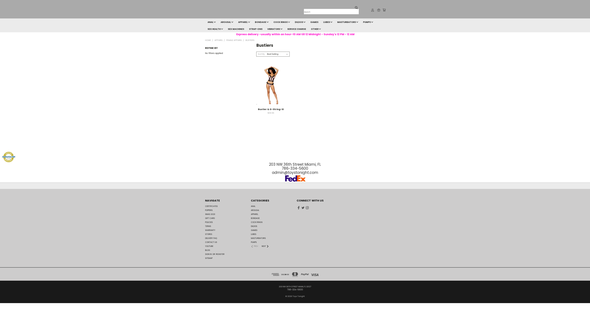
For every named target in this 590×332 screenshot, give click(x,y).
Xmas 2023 (210, 214)
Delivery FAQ (211, 238)
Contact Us (211, 242)
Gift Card (210, 218)
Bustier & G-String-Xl (271, 109)
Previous (582, 322)
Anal (211, 22)
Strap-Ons (255, 29)
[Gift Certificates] (378, 10)
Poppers (209, 210)
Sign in (208, 254)
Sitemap (208, 258)
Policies (209, 222)
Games (314, 22)
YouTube (209, 246)
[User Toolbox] (372, 10)
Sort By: (261, 54)
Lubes (326, 22)
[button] (295, 145)
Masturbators (346, 22)
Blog (207, 250)
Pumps (367, 22)
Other (315, 29)
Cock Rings (280, 22)
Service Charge (296, 29)
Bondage (261, 22)
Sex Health (214, 29)
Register (220, 254)
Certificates (211, 206)
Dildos (299, 22)
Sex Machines (236, 29)
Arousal (226, 22)
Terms (208, 226)
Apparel (243, 22)
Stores (208, 234)
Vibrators (274, 29)
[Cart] (384, 10)
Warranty (210, 230)
